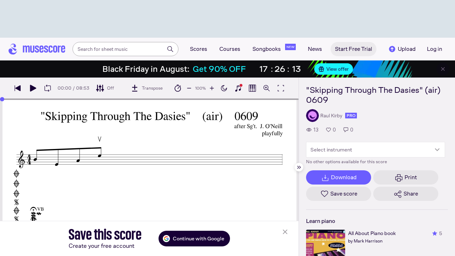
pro (351, 115)
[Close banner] (443, 69)
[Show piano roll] (252, 88)
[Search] (170, 49)
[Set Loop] (48, 88)
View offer (337, 69)
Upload (407, 49)
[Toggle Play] (33, 88)
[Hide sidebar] (299, 167)
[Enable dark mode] (224, 88)
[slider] (2, 99)
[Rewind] (18, 88)
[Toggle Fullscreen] (281, 88)
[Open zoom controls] (266, 88)
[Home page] (37, 49)
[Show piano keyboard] (238, 88)
